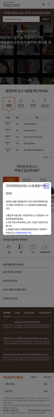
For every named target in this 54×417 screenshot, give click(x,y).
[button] (46, 186)
